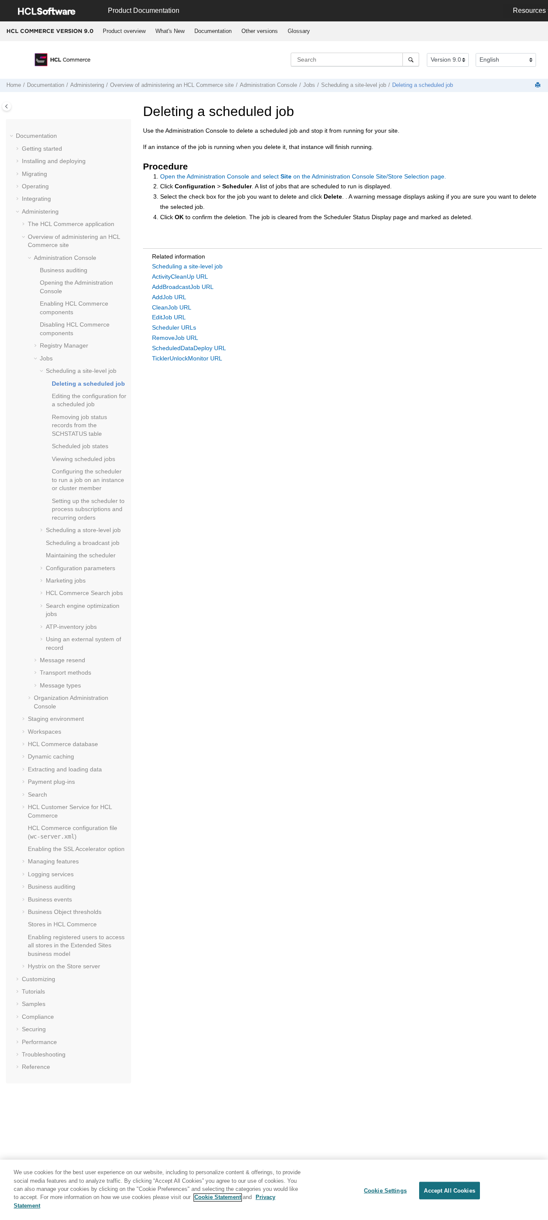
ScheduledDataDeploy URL (189, 348)
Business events (50, 899)
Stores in (62, 924)
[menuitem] (124, 31)
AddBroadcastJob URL (183, 286)
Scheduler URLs (174, 327)
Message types (60, 685)
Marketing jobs (66, 580)
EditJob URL (169, 317)
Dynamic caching (51, 756)
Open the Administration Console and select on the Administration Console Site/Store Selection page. (303, 176)
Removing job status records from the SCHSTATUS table (79, 425)
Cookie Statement (217, 1197)
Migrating (34, 173)
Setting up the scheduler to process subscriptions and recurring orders (88, 509)
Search (37, 794)
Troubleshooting (44, 1054)
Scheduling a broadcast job (82, 542)
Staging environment (56, 718)
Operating (35, 186)
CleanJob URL (171, 307)
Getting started (42, 148)
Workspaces (44, 731)
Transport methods (65, 672)
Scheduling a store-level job (83, 530)
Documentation (213, 31)
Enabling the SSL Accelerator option (76, 848)
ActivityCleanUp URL (180, 276)
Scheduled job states (80, 446)
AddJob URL (169, 297)
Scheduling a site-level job (353, 85)
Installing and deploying (54, 161)
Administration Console (268, 85)
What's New (170, 31)
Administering (87, 85)
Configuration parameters (80, 568)
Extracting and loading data (65, 769)
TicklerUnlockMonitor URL (187, 358)
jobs (84, 592)
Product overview (124, 31)
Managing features (53, 861)
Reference (36, 1066)
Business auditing (63, 270)
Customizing (38, 979)
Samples (33, 1003)
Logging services (51, 874)
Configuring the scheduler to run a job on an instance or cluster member (88, 479)
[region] (274, 1190)
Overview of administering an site (172, 85)
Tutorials (33, 991)
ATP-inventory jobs (71, 626)
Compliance (38, 1016)
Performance (39, 1041)
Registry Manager (64, 345)
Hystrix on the (64, 966)
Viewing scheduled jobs (83, 458)
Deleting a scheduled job (422, 85)
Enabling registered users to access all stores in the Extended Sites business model (76, 945)
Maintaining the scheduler (81, 555)
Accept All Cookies (449, 1190)
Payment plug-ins (51, 781)
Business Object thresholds (64, 911)
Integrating (36, 198)
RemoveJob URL (175, 337)
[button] (12, 136)
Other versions (259, 31)
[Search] (410, 59)
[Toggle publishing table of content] (6, 106)
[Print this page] (539, 85)
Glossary (299, 31)
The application (71, 223)
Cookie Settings (385, 1190)
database (63, 744)
